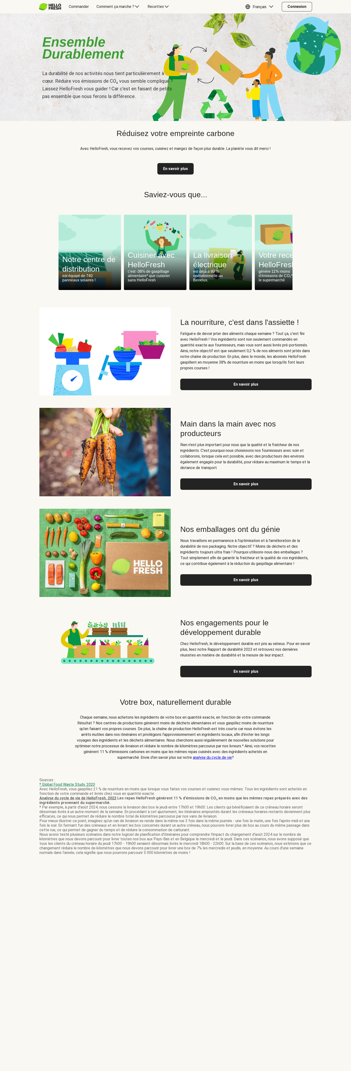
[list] (175, 252)
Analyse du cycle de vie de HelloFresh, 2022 (77, 798)
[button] (260, 6)
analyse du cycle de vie (212, 757)
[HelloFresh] (50, 6)
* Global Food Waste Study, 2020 (67, 784)
